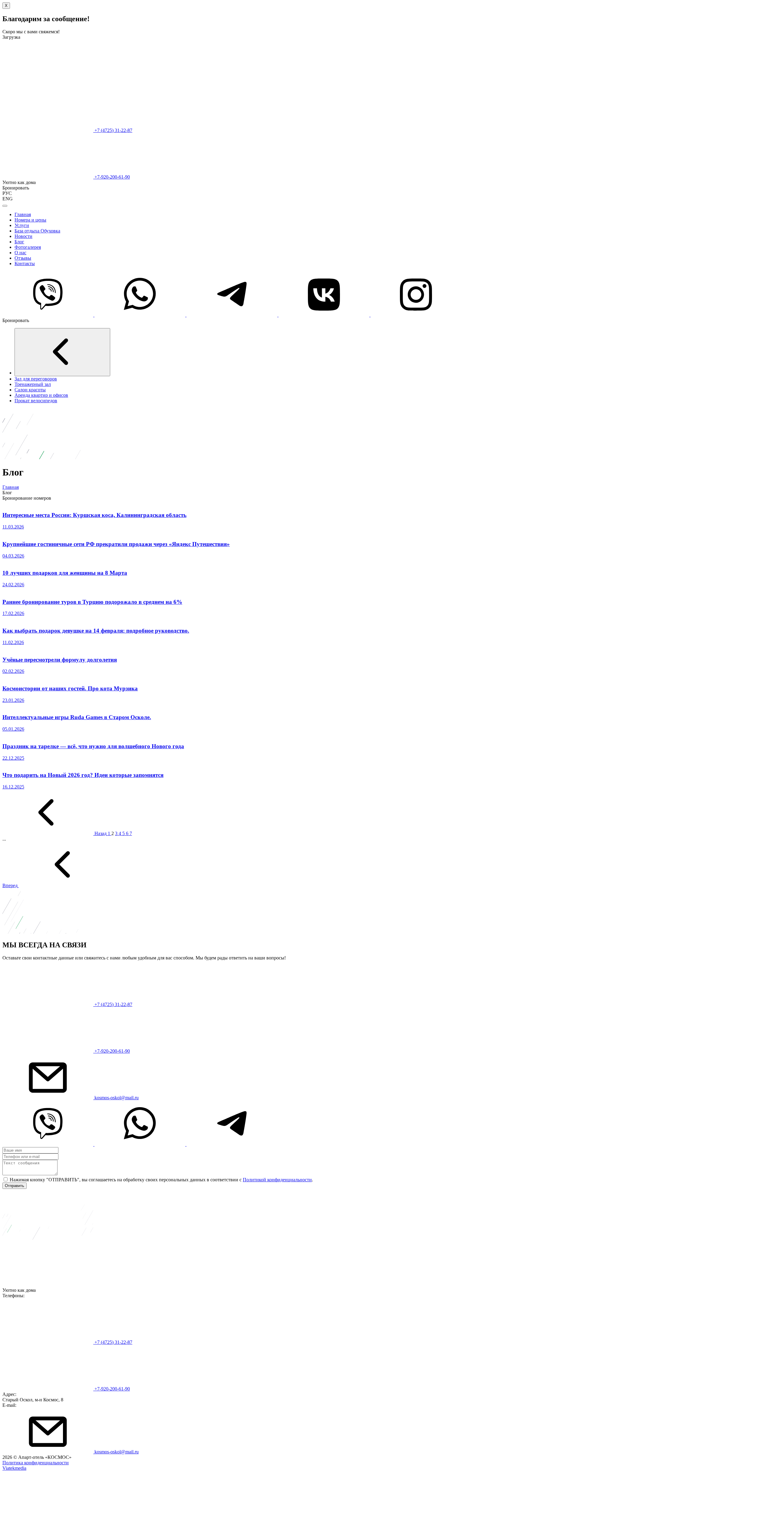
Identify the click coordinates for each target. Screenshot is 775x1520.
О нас (20, 252)
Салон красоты (30, 389)
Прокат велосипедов (36, 400)
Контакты (25, 263)
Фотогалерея (28, 247)
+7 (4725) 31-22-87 (112, 130)
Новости (23, 236)
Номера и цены (30, 219)
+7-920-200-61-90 (111, 176)
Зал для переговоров (36, 378)
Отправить (14, 1185)
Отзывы (23, 258)
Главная (23, 214)
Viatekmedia (14, 1468)
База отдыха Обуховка (37, 230)
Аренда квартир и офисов (41, 395)
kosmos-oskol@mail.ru (116, 1097)
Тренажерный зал (33, 384)
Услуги (22, 225)
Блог (19, 241)
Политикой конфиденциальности (277, 1179)
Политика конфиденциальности (35, 1462)
